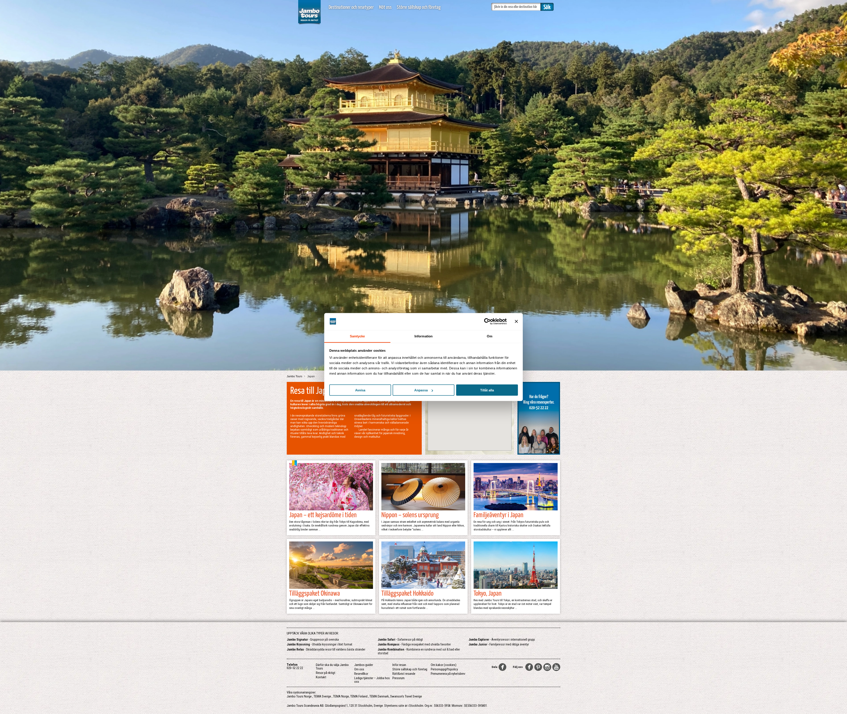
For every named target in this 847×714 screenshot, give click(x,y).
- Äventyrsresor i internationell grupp (501, 639)
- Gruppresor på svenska (313, 639)
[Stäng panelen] (516, 321)
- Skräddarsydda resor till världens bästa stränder (326, 649)
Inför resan (399, 665)
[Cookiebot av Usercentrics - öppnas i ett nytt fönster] (487, 321)
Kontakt (321, 677)
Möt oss (385, 7)
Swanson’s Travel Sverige (406, 696)
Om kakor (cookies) (443, 665)
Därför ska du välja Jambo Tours (332, 666)
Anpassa (421, 390)
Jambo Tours (295, 376)
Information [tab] (423, 336)
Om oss (359, 669)
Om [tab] (489, 336)
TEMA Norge (341, 696)
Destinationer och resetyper (351, 7)
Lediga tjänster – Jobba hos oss (372, 680)
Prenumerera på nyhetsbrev (448, 674)
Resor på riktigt (325, 673)
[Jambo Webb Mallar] (309, 24)
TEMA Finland (358, 696)
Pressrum (398, 678)
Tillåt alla (487, 390)
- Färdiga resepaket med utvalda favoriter (414, 644)
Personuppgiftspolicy (444, 669)
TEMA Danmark (379, 696)
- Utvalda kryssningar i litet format (319, 644)
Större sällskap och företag (418, 7)
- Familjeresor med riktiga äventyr (498, 644)
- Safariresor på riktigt (400, 639)
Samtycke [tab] (357, 336)
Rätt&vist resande (403, 674)
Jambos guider (363, 665)
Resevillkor (361, 674)
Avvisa (360, 390)
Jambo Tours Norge (299, 696)
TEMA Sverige (322, 696)
